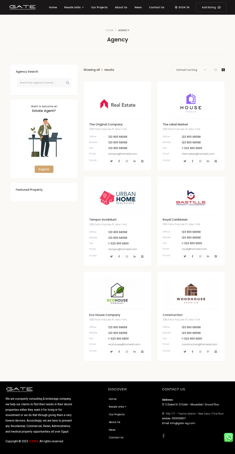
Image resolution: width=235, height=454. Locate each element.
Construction (172, 315)
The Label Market (175, 124)
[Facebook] (119, 161)
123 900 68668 (117, 327)
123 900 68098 (117, 137)
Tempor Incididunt (103, 219)
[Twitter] (111, 161)
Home (110, 30)
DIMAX (33, 441)
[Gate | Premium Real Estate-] (23, 7)
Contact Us (116, 437)
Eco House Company (104, 315)
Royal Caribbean (175, 219)
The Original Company (106, 124)
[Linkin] (134, 161)
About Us (114, 422)
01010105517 (179, 418)
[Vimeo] (142, 161)
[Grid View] (223, 69)
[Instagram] (127, 161)
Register (44, 169)
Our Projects (117, 414)
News (112, 430)
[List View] (215, 69)
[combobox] (191, 70)
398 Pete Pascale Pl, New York (108, 129)
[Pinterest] (208, 352)
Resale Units (116, 407)
